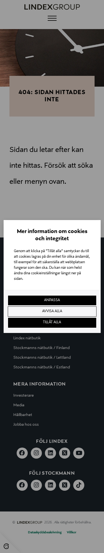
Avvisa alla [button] (52, 311)
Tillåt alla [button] (52, 322)
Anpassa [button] (52, 300)
